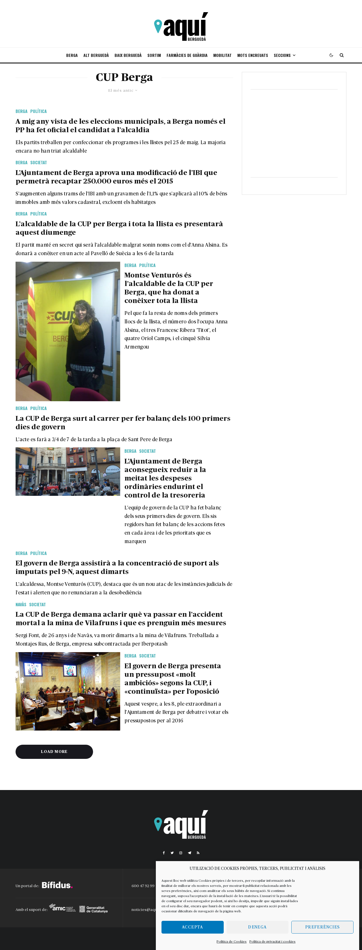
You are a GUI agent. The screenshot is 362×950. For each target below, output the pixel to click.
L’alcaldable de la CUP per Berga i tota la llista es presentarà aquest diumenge (119, 228)
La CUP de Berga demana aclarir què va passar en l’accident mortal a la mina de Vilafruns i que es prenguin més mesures (121, 619)
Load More (54, 752)
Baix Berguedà (128, 55)
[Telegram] (189, 853)
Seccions (282, 55)
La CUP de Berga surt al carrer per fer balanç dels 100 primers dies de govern (123, 423)
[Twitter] (172, 853)
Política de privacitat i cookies (272, 941)
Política (38, 111)
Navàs (21, 604)
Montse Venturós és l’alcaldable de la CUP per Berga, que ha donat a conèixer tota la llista (168, 288)
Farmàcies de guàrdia (187, 55)
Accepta (192, 927)
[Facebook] (164, 853)
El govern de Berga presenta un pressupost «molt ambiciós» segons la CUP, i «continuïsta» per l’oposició (172, 679)
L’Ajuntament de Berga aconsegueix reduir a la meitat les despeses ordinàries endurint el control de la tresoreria (165, 478)
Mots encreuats (252, 55)
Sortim (154, 55)
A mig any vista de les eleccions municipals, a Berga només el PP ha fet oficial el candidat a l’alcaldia (120, 126)
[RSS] (198, 853)
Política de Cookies (232, 941)
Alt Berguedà (96, 55)
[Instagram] (180, 853)
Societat (38, 162)
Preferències (322, 927)
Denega (257, 927)
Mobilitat (222, 55)
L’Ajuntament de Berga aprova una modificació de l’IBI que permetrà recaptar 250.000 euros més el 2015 (116, 177)
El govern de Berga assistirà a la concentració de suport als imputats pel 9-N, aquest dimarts (117, 567)
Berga (72, 55)
